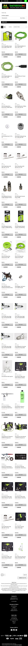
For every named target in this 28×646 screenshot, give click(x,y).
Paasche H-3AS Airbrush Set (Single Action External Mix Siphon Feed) (7, 468)
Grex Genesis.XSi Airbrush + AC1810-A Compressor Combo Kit (20, 438)
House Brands (14, 616)
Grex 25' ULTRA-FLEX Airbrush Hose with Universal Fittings (6, 257)
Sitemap (14, 643)
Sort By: (10, 26)
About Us (14, 621)
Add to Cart (7, 54)
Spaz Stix (3, 283)
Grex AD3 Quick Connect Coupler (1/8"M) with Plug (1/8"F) (7, 227)
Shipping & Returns (14, 610)
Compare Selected (22, 577)
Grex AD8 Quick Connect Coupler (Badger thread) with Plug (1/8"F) (7, 197)
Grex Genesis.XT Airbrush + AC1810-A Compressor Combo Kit (7, 438)
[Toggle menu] (2, 2)
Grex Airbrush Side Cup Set (7, 376)
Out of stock (7, 144)
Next (25, 574)
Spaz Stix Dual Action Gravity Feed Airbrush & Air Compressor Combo (7, 287)
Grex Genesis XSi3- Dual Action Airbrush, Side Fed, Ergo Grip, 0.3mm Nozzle (20, 498)
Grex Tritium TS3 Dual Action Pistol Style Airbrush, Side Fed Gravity (20, 528)
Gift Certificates (14, 606)
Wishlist (14, 607)
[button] (14, 18)
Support (14, 622)
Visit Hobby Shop (14, 618)
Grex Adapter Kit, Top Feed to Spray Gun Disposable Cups (20, 347)
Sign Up (21, 0)
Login (17, 0)
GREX (2, 43)
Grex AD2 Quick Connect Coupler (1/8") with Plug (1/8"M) (20, 227)
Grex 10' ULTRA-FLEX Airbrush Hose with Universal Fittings (19, 257)
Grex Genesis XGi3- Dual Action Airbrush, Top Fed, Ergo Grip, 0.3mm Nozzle (7, 498)
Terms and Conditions (14, 619)
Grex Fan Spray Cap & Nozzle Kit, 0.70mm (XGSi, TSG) (7, 107)
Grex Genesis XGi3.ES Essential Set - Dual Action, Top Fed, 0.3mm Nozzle (20, 468)
